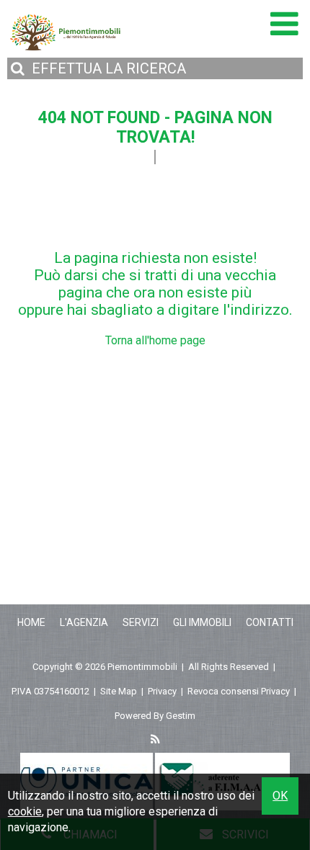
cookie (25, 811)
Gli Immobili (202, 622)
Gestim (180, 715)
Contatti (269, 622)
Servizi (141, 622)
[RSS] (155, 740)
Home (31, 622)
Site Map (118, 691)
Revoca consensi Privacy (238, 691)
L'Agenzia (84, 622)
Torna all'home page (155, 340)
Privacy (162, 691)
